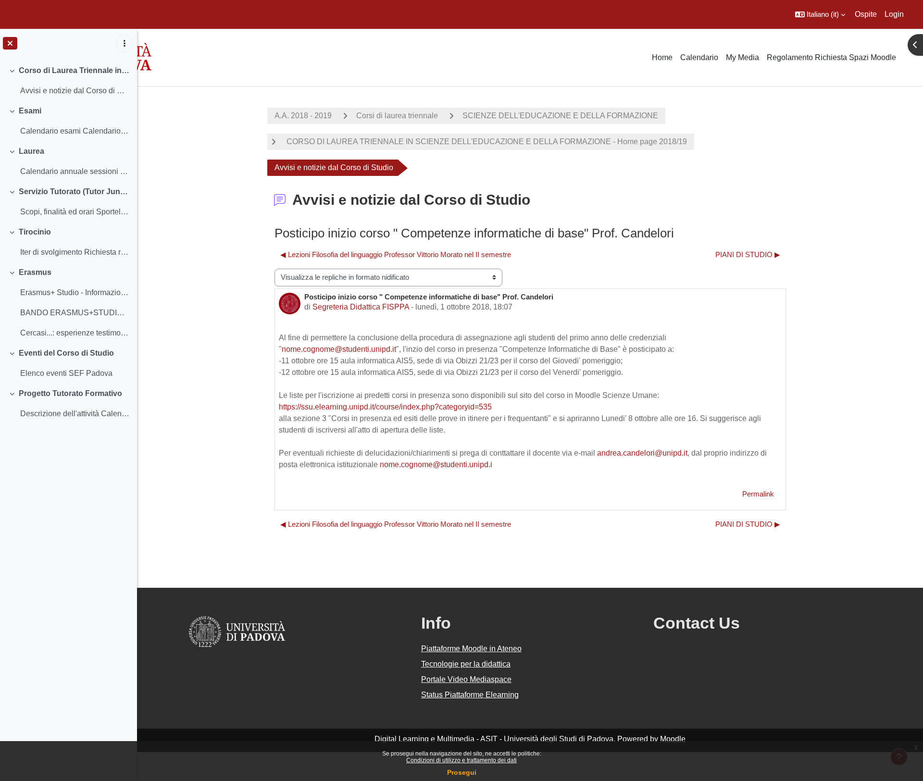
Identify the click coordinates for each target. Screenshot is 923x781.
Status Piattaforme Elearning (470, 695)
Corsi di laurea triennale (397, 116)
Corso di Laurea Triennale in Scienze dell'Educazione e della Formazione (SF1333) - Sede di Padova (74, 70)
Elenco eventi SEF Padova (66, 373)
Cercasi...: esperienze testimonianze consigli (74, 333)
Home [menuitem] (662, 57)
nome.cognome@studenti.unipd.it (339, 349)
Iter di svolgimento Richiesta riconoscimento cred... (74, 252)
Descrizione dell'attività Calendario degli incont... (74, 413)
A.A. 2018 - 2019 (303, 116)
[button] (820, 14)
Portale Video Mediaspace (466, 679)
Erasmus (35, 272)
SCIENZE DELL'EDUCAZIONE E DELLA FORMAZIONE (560, 116)
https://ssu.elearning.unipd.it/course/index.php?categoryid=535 (385, 407)
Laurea (31, 151)
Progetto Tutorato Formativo (70, 393)
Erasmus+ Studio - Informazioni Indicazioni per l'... (74, 292)
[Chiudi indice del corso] (10, 43)
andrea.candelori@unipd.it (642, 453)
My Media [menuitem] (742, 57)
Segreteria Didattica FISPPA (360, 307)
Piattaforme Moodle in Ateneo (471, 649)
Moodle (673, 739)
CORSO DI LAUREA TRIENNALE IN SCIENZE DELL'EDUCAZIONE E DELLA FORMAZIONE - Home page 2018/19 (486, 141)
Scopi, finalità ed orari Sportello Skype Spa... (74, 212)
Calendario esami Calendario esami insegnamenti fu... (74, 131)
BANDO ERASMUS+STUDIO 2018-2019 (74, 313)
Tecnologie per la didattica (466, 664)
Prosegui (461, 772)
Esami (30, 111)
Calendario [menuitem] (699, 57)
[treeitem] (68, 81)
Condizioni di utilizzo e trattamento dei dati (461, 760)
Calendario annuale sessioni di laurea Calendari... (74, 171)
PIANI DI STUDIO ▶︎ (747, 254)
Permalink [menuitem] (758, 494)
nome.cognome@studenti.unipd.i (436, 464)
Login (894, 14)
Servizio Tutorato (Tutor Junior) (74, 191)
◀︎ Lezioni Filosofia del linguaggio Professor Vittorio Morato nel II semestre (395, 254)
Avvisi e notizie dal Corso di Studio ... (74, 91)
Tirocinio (35, 232)
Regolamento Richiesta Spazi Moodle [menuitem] (831, 57)
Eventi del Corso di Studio (66, 353)
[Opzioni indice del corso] (124, 43)
